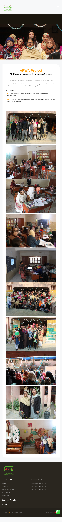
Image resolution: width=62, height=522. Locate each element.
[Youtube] (6, 504)
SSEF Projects (6, 492)
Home (4, 483)
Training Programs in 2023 (38, 486)
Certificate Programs (8, 489)
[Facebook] (2, 504)
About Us (5, 486)
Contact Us (5, 495)
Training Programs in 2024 (38, 483)
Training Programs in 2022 (38, 489)
